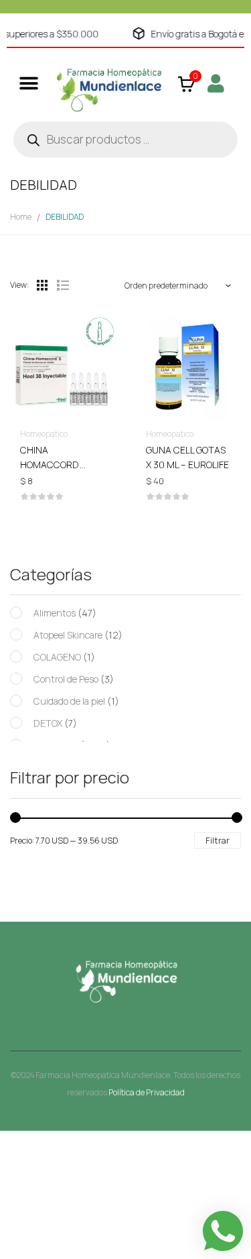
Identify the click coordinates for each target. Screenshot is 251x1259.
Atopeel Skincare (67, 634)
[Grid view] (42, 285)
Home (20, 216)
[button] (28, 83)
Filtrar (217, 840)
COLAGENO (57, 657)
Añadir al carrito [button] (62, 455)
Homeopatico (44, 433)
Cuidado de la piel (69, 701)
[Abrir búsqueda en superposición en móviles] (125, 139)
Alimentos (54, 612)
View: (19, 285)
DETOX (47, 723)
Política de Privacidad (146, 1092)
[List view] (62, 285)
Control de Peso (65, 679)
